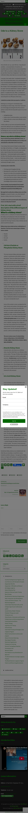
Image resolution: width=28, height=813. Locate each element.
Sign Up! (14, 421)
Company (5, 404)
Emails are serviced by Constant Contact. (10, 416)
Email (4, 397)
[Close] (26, 387)
